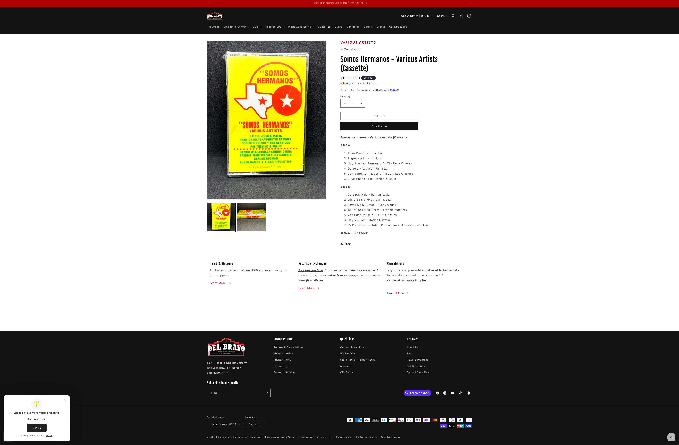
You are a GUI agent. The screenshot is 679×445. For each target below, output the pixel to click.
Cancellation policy (390, 437)
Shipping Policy (283, 353)
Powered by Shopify (251, 437)
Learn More (218, 283)
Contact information (366, 437)
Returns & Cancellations (288, 347)
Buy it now (379, 126)
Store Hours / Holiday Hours (357, 359)
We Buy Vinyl (348, 353)
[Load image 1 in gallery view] (221, 217)
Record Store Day (418, 372)
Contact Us (281, 366)
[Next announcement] (471, 3)
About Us (412, 347)
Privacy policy (304, 437)
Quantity (345, 96)
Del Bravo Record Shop (228, 437)
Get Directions (416, 366)
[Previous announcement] (208, 3)
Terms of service (324, 437)
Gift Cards (346, 372)
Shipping (345, 83)
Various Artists (358, 42)
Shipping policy (344, 437)
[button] (236, 26)
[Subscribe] (266, 393)
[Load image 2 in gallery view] (251, 217)
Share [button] (348, 243)
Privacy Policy (282, 359)
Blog (409, 353)
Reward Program (417, 359)
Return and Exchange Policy (279, 437)
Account (345, 366)
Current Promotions (352, 347)
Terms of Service (284, 372)
